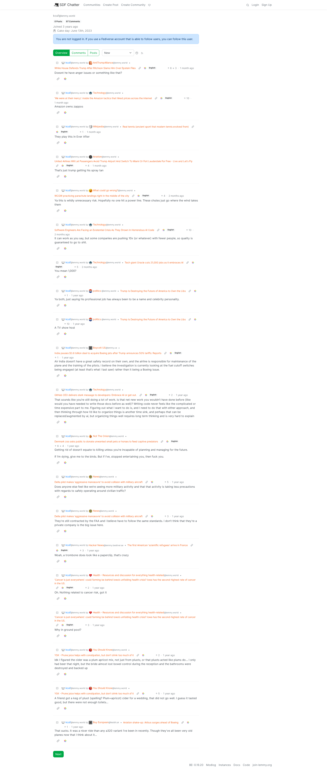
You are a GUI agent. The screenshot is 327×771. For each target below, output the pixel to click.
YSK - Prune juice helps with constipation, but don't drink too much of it (94, 655)
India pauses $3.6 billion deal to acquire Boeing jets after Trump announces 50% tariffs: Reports (107, 353)
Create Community (133, 4)
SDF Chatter (69, 5)
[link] (145, 68)
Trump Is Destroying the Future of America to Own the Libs (153, 290)
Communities (91, 4)
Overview (61, 52)
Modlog (211, 765)
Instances (225, 765)
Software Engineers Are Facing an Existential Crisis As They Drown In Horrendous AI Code (104, 230)
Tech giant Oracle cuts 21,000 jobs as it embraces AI (154, 262)
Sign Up (267, 4)
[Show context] (139, 68)
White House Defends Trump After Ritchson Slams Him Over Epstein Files (95, 68)
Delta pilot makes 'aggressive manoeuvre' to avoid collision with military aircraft (98, 482)
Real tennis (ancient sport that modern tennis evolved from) (156, 126)
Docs (236, 765)
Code (246, 765)
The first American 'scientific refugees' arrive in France (157, 545)
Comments (79, 52)
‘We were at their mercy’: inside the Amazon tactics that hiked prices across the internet (103, 98)
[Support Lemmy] (149, 4)
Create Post (110, 4)
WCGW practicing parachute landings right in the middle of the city (91, 195)
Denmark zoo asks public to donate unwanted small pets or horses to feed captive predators (106, 441)
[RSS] (142, 52)
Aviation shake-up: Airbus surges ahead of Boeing (150, 722)
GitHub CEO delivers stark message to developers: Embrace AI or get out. (95, 395)
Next (58, 754)
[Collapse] (57, 62)
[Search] (247, 4)
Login (255, 4)
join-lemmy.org (262, 765)
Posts (93, 52)
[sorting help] (136, 52)
